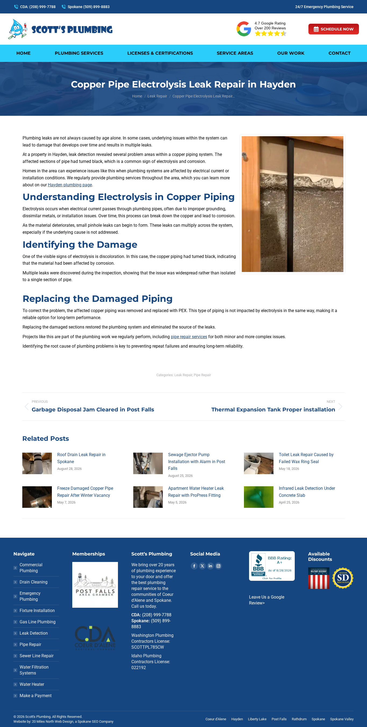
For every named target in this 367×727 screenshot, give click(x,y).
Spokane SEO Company (95, 721)
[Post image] (37, 463)
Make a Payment (36, 695)
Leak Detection (34, 633)
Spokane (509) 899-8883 (89, 7)
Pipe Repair (202, 375)
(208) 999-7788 (156, 614)
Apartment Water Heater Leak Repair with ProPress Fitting (196, 492)
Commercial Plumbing (31, 567)
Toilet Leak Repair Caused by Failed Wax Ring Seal (306, 458)
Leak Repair (183, 375)
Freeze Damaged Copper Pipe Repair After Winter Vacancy (85, 492)
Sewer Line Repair (36, 655)
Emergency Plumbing (30, 596)
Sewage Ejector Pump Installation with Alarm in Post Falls (196, 461)
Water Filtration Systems (34, 670)
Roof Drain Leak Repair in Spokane (81, 458)
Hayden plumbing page (70, 184)
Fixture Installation (37, 610)
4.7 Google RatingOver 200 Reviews (270, 25)
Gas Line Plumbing (38, 621)
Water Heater (32, 684)
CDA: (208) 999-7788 (38, 7)
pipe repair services (189, 336)
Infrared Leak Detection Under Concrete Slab (307, 492)
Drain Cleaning (34, 582)
